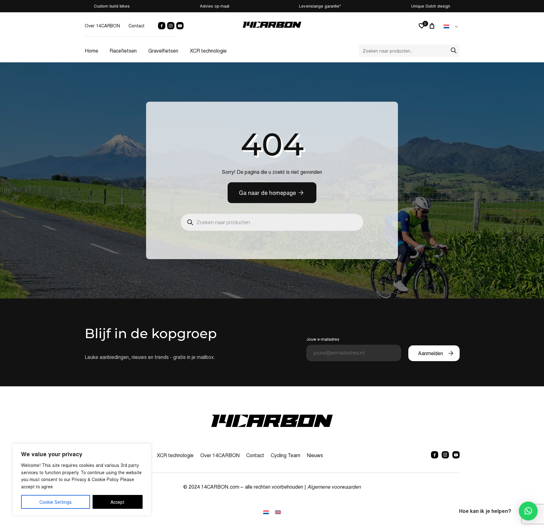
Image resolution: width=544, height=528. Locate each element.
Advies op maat (214, 6)
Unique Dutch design (430, 6)
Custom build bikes (112, 6)
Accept (117, 502)
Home (91, 50)
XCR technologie (208, 50)
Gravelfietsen (163, 50)
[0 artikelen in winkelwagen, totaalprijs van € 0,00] (433, 26)
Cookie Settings (55, 502)
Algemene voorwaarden (334, 486)
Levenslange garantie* (320, 6)
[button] (528, 511)
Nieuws (315, 455)
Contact (136, 25)
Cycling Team (285, 455)
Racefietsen (123, 50)
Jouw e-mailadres (322, 339)
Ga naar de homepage (267, 192)
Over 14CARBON (102, 25)
